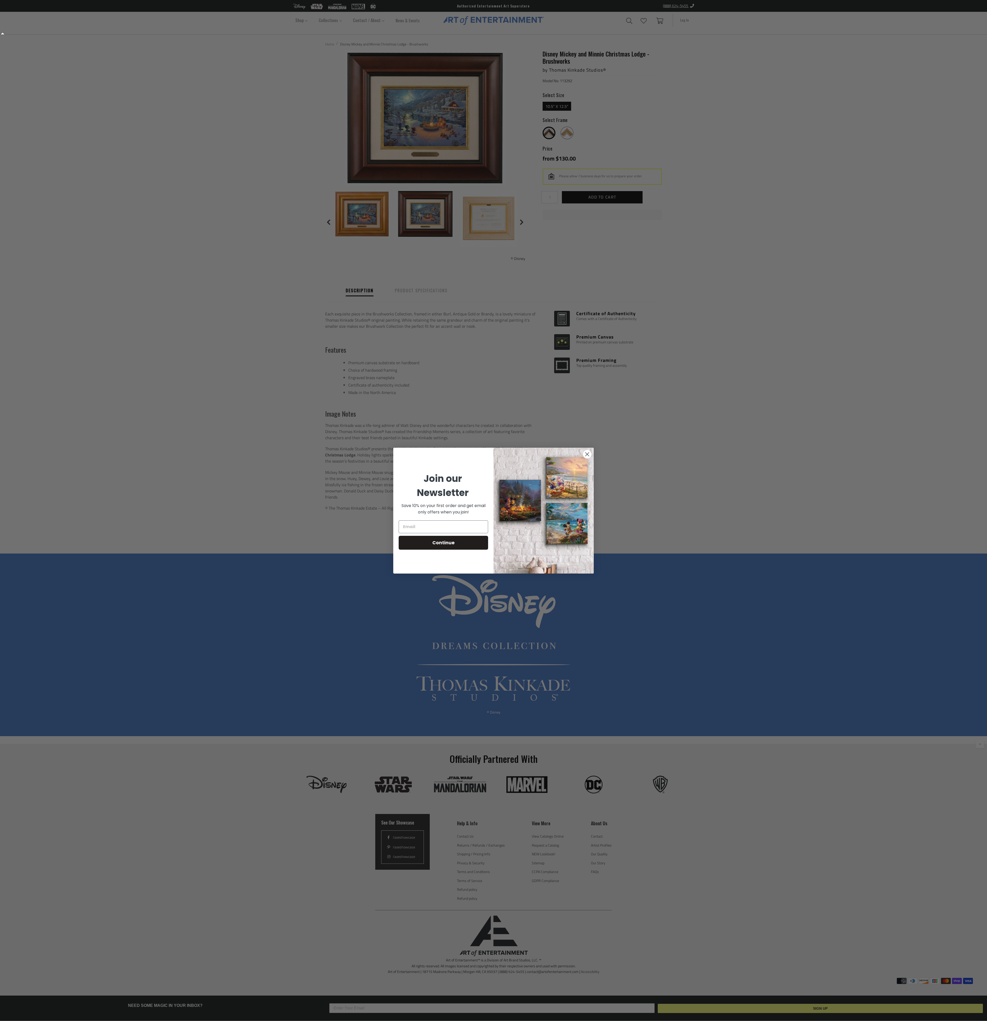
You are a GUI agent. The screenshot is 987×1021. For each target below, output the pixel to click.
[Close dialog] (587, 454)
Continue (443, 542)
